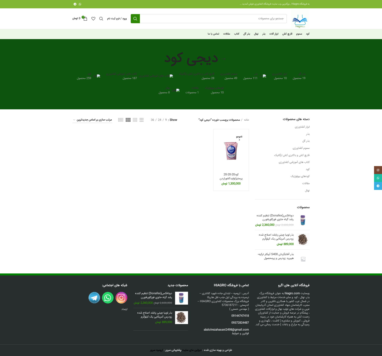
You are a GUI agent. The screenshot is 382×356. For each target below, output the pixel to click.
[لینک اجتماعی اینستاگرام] (378, 170)
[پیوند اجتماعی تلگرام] (75, 4)
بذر (308, 134)
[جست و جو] (135, 18)
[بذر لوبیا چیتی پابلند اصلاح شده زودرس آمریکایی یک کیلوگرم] (303, 239)
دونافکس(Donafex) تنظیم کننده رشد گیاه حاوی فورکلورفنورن (275, 218)
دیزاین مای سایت (192, 350)
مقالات (306, 183)
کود (308, 169)
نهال (307, 191)
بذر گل (306, 141)
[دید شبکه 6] (120, 120)
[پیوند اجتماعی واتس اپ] (80, 4)
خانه (246, 120)
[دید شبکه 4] (135, 120)
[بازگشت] (223, 59)
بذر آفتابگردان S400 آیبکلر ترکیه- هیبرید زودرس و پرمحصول (276, 256)
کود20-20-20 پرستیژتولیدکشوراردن (231, 176)
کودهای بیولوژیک (300, 176)
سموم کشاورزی (301, 148)
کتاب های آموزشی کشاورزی (294, 162)
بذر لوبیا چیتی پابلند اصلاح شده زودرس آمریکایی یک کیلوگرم (276, 237)
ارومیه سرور (156, 350)
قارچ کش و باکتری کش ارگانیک (292, 155)
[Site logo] (300, 19)
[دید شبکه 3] (141, 120)
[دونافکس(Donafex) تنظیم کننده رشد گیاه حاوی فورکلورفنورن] (303, 220)
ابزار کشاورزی (302, 127)
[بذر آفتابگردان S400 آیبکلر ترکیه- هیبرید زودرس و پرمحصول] (303, 259)
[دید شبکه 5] (128, 120)
